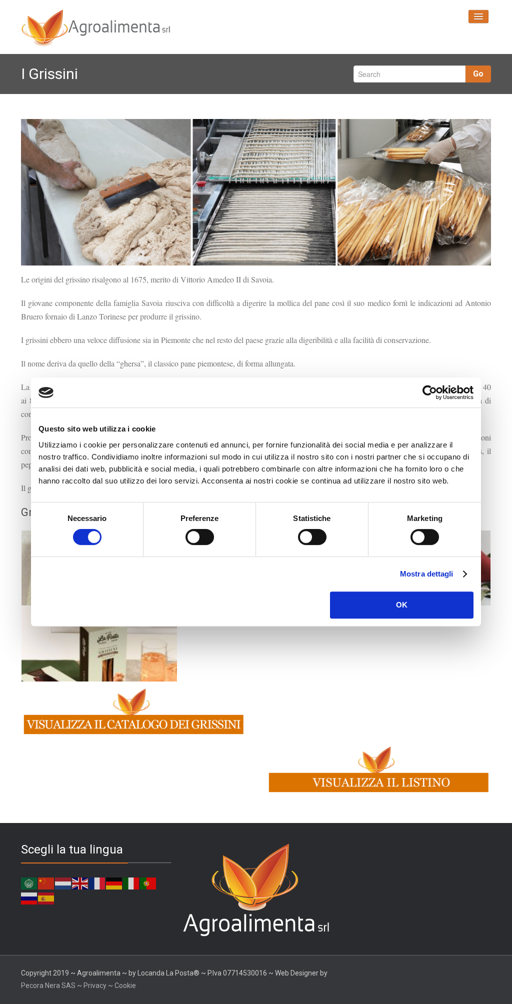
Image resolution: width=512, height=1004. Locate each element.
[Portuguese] (148, 883)
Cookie (125, 986)
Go (478, 73)
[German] (114, 883)
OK (402, 604)
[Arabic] (29, 883)
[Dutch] (63, 883)
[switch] (200, 537)
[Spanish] (46, 898)
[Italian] (131, 883)
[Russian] (29, 898)
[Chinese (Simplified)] (46, 883)
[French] (97, 883)
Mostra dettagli (427, 574)
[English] (80, 883)
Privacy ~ (99, 986)
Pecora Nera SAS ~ (51, 986)
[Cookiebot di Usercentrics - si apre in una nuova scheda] (430, 392)
